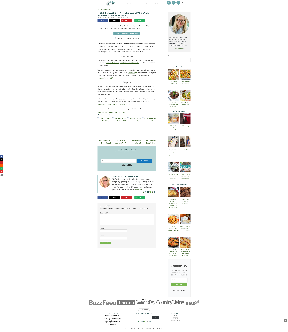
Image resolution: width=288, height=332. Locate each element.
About (176, 315)
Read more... (138, 190)
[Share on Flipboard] (1, 171)
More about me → (179, 48)
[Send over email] (1, 168)
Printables (106, 9)
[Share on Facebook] (1, 156)
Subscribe (155, 3)
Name (102, 228)
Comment (104, 213)
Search (170, 56)
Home (100, 9)
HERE (135, 49)
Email (102, 235)
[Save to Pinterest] (1, 162)
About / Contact (145, 3)
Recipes (128, 3)
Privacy (175, 318)
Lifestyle (136, 3)
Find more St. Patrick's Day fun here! (111, 112)
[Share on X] (1, 159)
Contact (175, 317)
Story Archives (176, 321)
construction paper (104, 78)
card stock (131, 73)
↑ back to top (144, 309)
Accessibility (175, 320)
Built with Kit (127, 165)
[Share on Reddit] (1, 165)
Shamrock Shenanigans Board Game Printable (122, 63)
